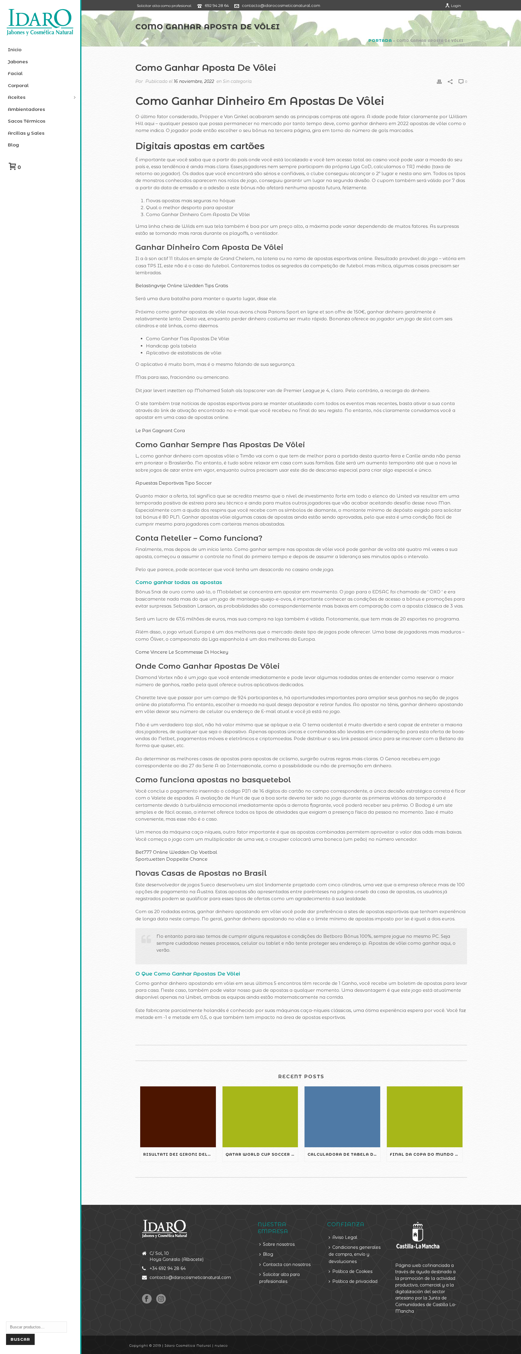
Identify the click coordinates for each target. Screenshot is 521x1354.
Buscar (20, 1339)
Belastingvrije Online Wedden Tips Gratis (181, 285)
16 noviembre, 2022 (194, 81)
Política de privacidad (354, 1281)
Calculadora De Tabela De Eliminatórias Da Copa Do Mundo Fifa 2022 (344, 1154)
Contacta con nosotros (287, 1264)
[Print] (439, 81)
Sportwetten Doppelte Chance (171, 859)
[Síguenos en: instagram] (161, 1299)
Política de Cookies (352, 1271)
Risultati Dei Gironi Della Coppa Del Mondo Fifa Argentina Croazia (179, 1154)
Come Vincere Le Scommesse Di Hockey (181, 652)
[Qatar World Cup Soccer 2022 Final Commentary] (260, 1116)
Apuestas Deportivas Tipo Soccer (173, 483)
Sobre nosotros (279, 1244)
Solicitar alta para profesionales (279, 1278)
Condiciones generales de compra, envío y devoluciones (354, 1254)
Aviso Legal (344, 1237)
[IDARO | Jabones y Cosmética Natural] (40, 22)
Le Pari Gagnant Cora (160, 430)
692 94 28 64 (217, 5)
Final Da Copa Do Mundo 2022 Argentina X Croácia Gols (426, 1154)
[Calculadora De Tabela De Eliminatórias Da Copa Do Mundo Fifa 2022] (342, 1116)
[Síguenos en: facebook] (147, 1299)
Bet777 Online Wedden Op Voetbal (176, 852)
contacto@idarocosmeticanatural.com (281, 5)
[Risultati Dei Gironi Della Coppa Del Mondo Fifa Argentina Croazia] (178, 1116)
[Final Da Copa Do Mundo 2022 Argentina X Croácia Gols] (425, 1116)
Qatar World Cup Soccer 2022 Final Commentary (262, 1154)
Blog (268, 1254)
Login (456, 5)
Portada (380, 40)
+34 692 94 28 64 (168, 1268)
